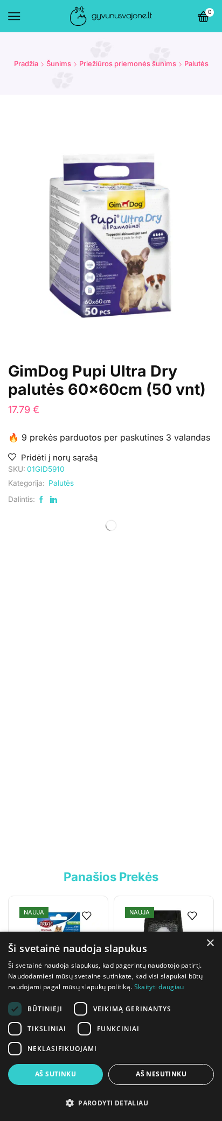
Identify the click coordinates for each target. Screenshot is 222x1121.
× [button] (210, 943)
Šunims (58, 63)
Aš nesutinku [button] (161, 1074)
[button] (111, 1102)
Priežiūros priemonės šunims (127, 63)
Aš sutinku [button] (55, 1074)
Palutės (196, 63)
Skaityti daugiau (159, 986)
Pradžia (26, 63)
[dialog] (111, 1026)
